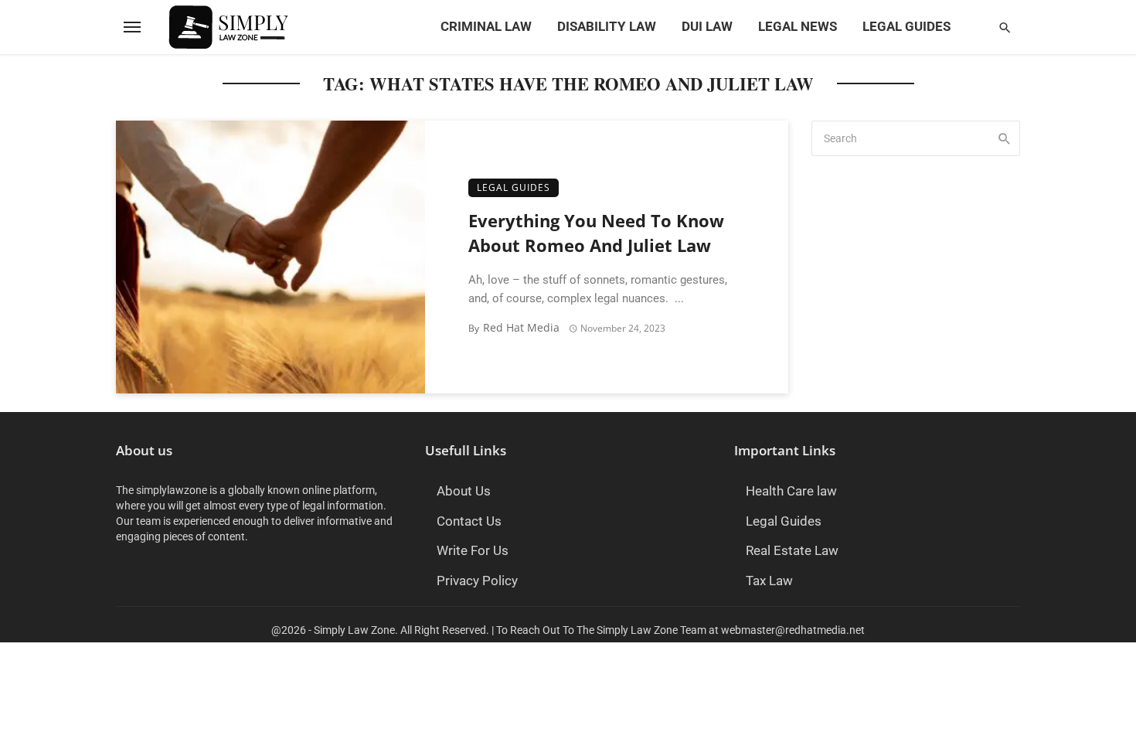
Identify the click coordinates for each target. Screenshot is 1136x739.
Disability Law (606, 26)
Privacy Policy (477, 581)
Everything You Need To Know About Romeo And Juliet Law (596, 233)
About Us (464, 491)
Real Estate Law (792, 550)
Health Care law (791, 491)
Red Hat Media (521, 327)
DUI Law (707, 26)
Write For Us (472, 550)
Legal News (797, 26)
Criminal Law (486, 26)
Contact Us (469, 521)
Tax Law (769, 581)
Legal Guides (906, 26)
